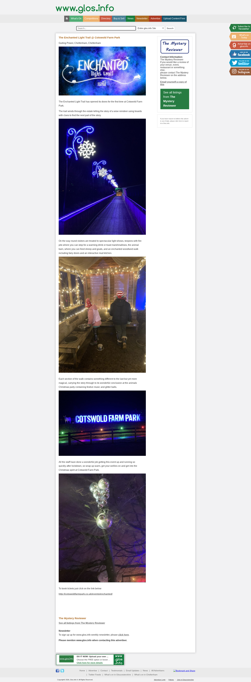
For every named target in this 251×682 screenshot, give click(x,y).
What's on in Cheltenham (145, 674)
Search (170, 28)
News (130, 18)
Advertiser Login (159, 680)
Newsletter (142, 18)
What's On (76, 18)
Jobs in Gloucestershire (185, 680)
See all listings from (172, 99)
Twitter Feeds (94, 674)
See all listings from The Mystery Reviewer (82, 623)
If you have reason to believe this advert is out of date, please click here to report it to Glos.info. (174, 121)
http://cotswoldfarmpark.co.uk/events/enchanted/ (85, 594)
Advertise (155, 18)
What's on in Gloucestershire (117, 674)
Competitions (91, 18)
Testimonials (116, 670)
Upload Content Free (174, 18)
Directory (106, 18)
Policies (171, 680)
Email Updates (132, 670)
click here (123, 635)
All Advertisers (157, 670)
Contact (104, 670)
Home (82, 670)
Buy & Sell (119, 18)
